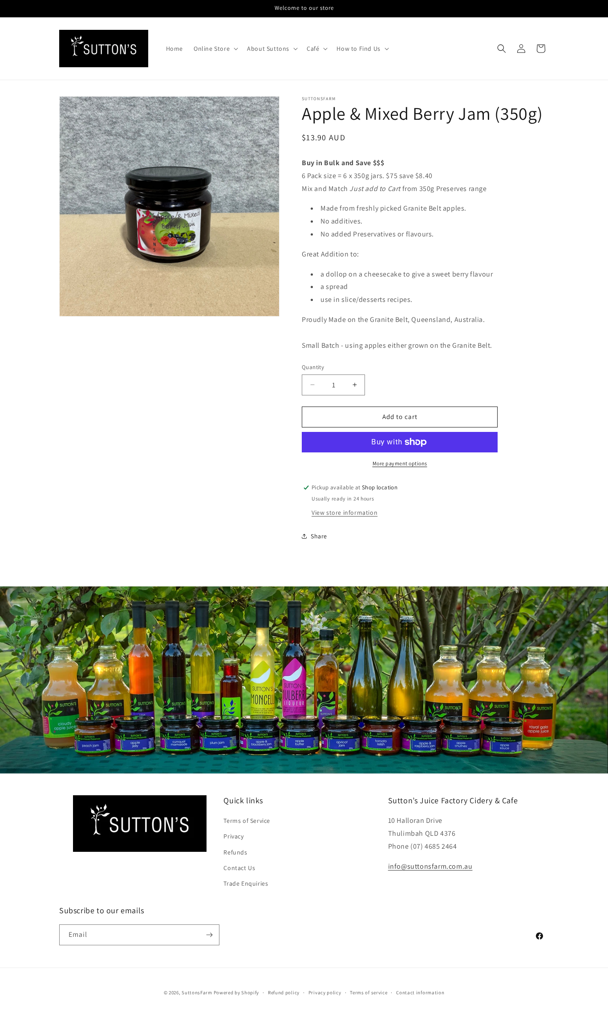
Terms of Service (246, 821)
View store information (344, 512)
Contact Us (239, 868)
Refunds (235, 852)
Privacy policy (324, 992)
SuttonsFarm (197, 992)
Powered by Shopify (236, 992)
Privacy (233, 837)
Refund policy (284, 992)
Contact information (420, 992)
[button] (215, 48)
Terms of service (368, 992)
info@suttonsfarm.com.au (430, 866)
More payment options (400, 463)
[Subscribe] (209, 934)
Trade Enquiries (245, 884)
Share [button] (319, 536)
